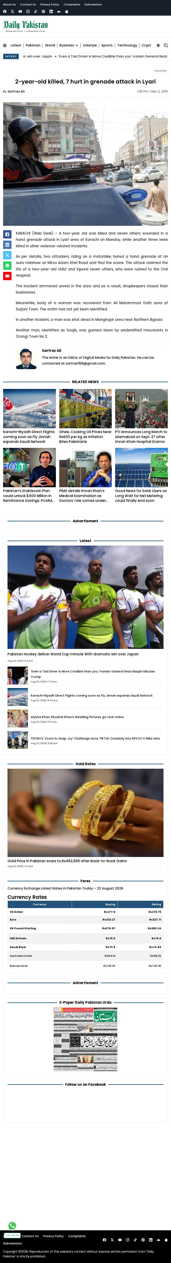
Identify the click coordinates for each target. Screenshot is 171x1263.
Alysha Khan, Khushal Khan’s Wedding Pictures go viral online (77, 717)
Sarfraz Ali (16, 91)
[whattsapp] (12, 1226)
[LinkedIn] (7, 245)
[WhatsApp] (7, 265)
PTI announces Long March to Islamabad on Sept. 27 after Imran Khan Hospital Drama (141, 436)
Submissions (93, 4)
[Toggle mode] (158, 45)
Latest (16, 45)
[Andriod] (58, 11)
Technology (127, 45)
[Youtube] (20, 11)
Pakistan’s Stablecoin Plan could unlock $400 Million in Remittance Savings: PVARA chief (28, 498)
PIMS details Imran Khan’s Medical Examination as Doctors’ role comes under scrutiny (82, 498)
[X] (7, 255)
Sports (107, 45)
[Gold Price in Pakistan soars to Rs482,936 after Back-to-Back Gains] (85, 812)
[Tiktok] (35, 11)
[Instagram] (28, 11)
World (50, 45)
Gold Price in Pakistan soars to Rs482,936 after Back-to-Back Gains (67, 860)
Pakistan (33, 45)
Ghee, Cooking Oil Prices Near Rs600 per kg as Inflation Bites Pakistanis (85, 436)
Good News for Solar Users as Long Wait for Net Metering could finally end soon (141, 495)
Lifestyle (90, 45)
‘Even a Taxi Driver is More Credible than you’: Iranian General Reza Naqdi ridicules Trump (95, 56)
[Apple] (66, 11)
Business (66, 45)
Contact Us (28, 4)
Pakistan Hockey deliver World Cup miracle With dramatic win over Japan (73, 654)
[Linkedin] (51, 11)
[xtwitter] (12, 11)
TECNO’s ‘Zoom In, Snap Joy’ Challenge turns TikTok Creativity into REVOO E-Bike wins (95, 738)
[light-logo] (26, 26)
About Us (9, 4)
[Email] (7, 276)
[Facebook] (4, 11)
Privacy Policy (49, 4)
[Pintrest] (43, 11)
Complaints (72, 4)
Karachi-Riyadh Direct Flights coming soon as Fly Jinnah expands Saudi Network (29, 436)
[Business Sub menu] (76, 45)
